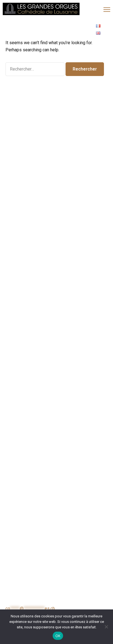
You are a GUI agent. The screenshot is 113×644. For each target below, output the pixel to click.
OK (58, 636)
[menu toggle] (106, 9)
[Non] (106, 626)
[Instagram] (77, 29)
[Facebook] (62, 29)
